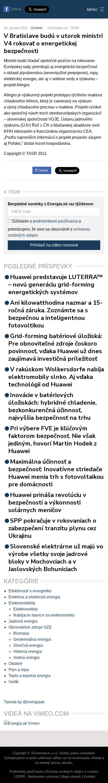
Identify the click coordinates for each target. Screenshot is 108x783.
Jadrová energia (23, 621)
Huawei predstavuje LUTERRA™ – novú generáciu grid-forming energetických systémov (55, 284)
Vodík (14, 682)
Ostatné (36, 28)
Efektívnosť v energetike (30, 591)
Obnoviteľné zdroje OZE (30, 627)
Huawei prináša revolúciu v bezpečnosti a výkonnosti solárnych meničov (47, 502)
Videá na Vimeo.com (36, 713)
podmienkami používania (55, 221)
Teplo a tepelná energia (29, 676)
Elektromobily (25, 609)
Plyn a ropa (19, 669)
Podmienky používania (26, 771)
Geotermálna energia (32, 639)
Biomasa (21, 633)
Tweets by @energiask (24, 702)
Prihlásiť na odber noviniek (54, 245)
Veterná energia (27, 651)
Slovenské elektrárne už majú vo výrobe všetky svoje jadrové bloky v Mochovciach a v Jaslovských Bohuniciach (55, 558)
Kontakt (89, 776)
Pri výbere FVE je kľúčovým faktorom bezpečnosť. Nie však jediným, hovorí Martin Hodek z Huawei (52, 440)
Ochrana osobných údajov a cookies (71, 771)
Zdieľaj (15, 9)
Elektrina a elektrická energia (34, 597)
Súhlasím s (21, 221)
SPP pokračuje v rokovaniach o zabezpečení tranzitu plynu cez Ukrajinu (52, 528)
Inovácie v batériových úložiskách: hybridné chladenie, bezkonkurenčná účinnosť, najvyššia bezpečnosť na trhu (52, 406)
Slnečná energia (28, 645)
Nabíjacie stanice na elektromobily (44, 615)
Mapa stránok (71, 776)
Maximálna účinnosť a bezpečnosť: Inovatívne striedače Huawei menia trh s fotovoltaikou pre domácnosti (56, 473)
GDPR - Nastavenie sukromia (37, 776)
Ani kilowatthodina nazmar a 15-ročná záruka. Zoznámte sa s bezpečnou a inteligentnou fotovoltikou (55, 314)
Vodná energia (26, 657)
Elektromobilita (22, 603)
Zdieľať (42, 170)
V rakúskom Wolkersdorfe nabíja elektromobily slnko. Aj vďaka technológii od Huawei (56, 377)
